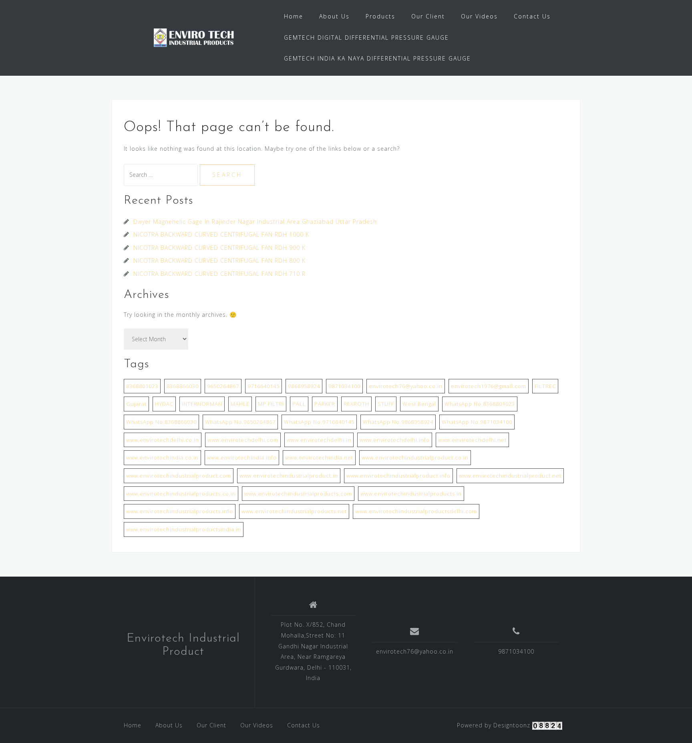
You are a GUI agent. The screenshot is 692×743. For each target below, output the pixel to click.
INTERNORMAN (202, 403)
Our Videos (479, 16)
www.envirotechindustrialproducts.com (298, 493)
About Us (334, 16)
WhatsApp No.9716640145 (319, 421)
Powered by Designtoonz (493, 725)
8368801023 (142, 386)
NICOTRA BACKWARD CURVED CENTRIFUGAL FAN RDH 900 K (219, 247)
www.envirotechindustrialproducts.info (179, 511)
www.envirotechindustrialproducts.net (294, 511)
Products (380, 16)
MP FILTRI (271, 403)
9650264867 (223, 386)
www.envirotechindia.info (242, 457)
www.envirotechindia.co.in (162, 457)
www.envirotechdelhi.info (395, 439)
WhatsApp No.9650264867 (240, 421)
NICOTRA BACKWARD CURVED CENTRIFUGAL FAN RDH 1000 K (221, 234)
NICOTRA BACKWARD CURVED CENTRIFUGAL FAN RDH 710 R (219, 273)
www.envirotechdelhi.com (242, 439)
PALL (299, 403)
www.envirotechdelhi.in (319, 439)
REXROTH (356, 403)
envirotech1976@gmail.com (488, 386)
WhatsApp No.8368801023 (480, 403)
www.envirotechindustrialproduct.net (510, 475)
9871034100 (344, 386)
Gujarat (136, 403)
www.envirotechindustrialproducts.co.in (181, 493)
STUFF (386, 403)
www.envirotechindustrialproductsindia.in (183, 529)
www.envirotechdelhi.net (472, 439)
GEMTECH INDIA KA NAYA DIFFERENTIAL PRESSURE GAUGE (377, 58)
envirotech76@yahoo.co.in (406, 386)
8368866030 (183, 386)
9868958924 (304, 386)
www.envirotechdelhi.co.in (162, 439)
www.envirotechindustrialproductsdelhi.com (416, 511)
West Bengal (419, 403)
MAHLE (240, 403)
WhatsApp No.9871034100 (477, 421)
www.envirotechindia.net (319, 457)
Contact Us (532, 16)
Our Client (428, 16)
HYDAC (164, 403)
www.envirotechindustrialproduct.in (288, 475)
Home (293, 16)
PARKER (324, 403)
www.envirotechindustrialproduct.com (178, 475)
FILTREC (545, 386)
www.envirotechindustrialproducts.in (411, 493)
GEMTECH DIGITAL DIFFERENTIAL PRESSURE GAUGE (366, 37)
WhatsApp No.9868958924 (398, 421)
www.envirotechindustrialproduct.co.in (415, 457)
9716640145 (263, 386)
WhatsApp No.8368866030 (161, 421)
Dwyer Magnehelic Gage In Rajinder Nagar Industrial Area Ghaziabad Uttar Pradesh (256, 221)
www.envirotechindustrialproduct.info (398, 475)
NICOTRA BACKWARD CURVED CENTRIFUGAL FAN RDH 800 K (219, 260)
